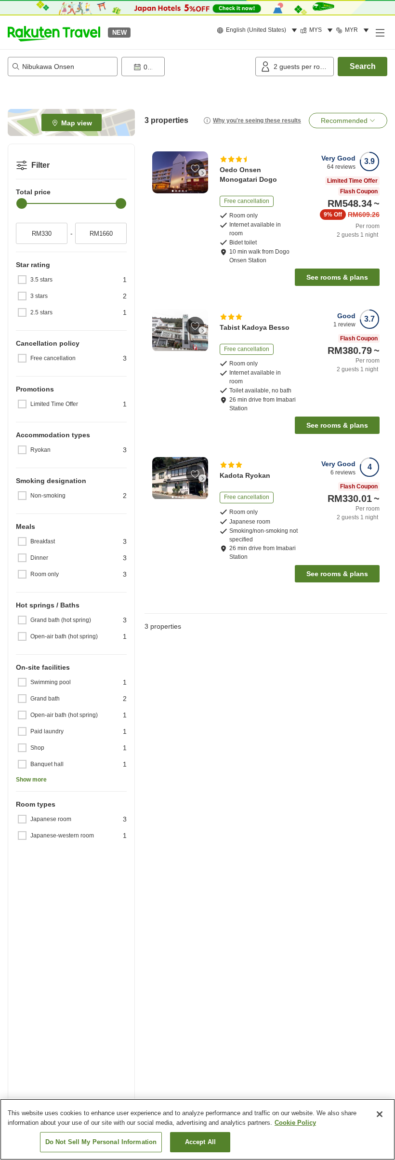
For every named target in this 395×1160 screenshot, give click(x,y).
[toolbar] (186, 66)
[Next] (202, 172)
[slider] (21, 203)
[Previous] (158, 172)
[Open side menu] (379, 32)
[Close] (379, 1114)
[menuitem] (258, 30)
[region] (197, 1129)
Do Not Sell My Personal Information (101, 1142)
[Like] (195, 168)
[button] (54, 32)
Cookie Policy (295, 1122)
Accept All (200, 1142)
